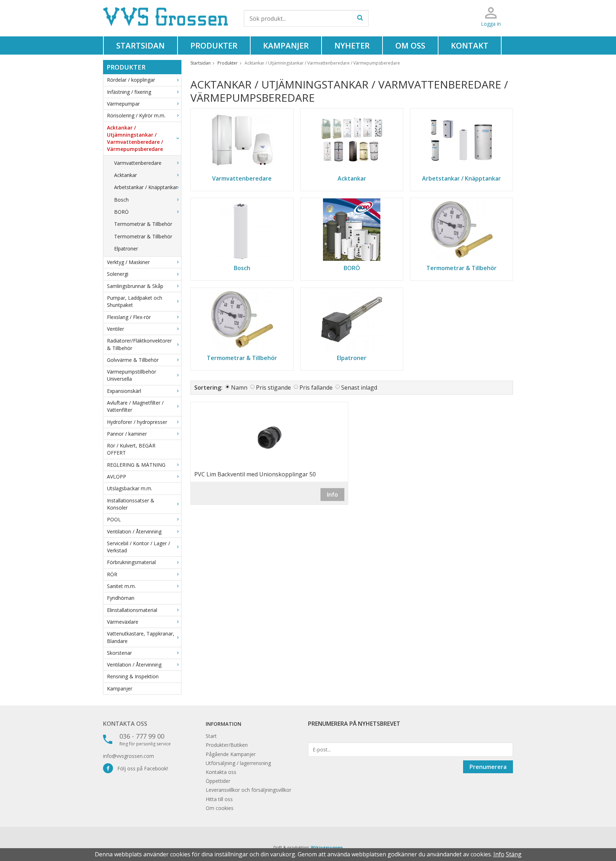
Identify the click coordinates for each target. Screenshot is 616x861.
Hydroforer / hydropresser (137, 422)
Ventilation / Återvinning (134, 531)
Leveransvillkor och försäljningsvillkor (248, 789)
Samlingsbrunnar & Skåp (135, 286)
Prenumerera (488, 767)
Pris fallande (316, 387)
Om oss (410, 45)
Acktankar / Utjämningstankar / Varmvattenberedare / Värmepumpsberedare (135, 138)
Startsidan (140, 45)
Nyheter (352, 45)
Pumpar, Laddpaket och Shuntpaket (134, 301)
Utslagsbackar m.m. (129, 488)
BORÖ (121, 211)
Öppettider (218, 781)
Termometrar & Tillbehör (143, 224)
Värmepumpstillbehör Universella (131, 375)
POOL (114, 519)
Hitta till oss (219, 799)
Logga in (491, 23)
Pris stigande (273, 387)
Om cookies (219, 808)
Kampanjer (286, 45)
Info (332, 494)
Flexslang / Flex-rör (129, 317)
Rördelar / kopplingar (131, 79)
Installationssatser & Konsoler (130, 504)
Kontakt (469, 45)
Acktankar (125, 175)
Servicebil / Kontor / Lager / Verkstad (138, 547)
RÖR (112, 574)
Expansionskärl (124, 391)
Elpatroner (126, 248)
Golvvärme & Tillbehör (133, 359)
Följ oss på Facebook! (140, 768)
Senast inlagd (359, 387)
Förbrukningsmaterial (131, 562)
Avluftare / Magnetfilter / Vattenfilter (135, 406)
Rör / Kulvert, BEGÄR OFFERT (131, 449)
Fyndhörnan (120, 597)
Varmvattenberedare (137, 162)
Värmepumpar (123, 103)
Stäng (514, 854)
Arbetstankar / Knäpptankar (146, 187)
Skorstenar (119, 652)
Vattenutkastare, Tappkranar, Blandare (140, 637)
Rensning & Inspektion (133, 676)
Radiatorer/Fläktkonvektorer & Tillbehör (139, 344)
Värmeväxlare (122, 621)
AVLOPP (116, 476)
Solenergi (117, 273)
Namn (239, 387)
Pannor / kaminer (127, 433)
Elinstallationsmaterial (132, 610)
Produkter (213, 45)
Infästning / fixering (129, 91)
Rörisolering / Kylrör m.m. (136, 115)
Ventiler (115, 328)
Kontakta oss (125, 724)
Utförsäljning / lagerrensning (238, 763)
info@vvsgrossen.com (128, 756)
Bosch (121, 199)
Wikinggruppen (327, 847)
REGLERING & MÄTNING (136, 464)
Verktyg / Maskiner (128, 262)
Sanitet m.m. (121, 586)
